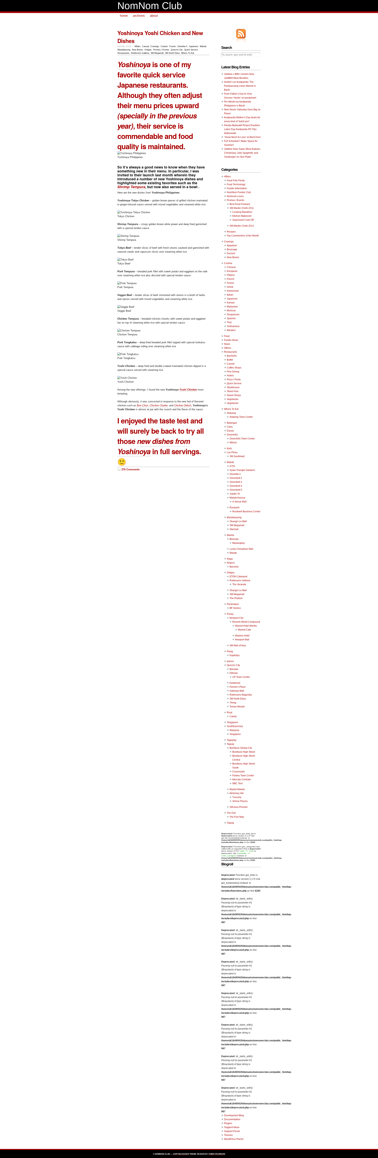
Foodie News (231, 340)
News (227, 344)
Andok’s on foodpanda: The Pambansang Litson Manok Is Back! (240, 86)
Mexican (231, 310)
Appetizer (232, 245)
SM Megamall (157, 53)
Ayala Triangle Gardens (242, 470)
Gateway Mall (237, 690)
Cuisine (164, 46)
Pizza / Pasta (234, 379)
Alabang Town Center (241, 417)
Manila (230, 535)
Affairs (137, 46)
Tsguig (230, 822)
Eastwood (235, 683)
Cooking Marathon (242, 212)
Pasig (230, 651)
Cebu (230, 426)
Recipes (231, 231)
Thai (229, 322)
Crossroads (238, 771)
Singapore (232, 722)
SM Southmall (237, 456)
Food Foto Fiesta (236, 180)
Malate (233, 553)
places (230, 661)
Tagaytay (231, 740)
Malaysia (234, 730)
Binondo (234, 539)
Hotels (230, 375)
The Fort (231, 813)
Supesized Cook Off (243, 220)
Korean (231, 302)
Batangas (232, 422)
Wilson (233, 442)
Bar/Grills (232, 355)
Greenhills (232, 434)
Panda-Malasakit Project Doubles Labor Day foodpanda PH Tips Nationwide (242, 129)
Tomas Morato (237, 706)
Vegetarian (232, 403)
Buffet (230, 359)
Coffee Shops (234, 367)
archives (139, 15)
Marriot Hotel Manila (246, 625)
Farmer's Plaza (238, 686)
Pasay (230, 614)
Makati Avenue (237, 497)
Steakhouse (233, 387)
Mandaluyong (124, 49)
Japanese (193, 46)
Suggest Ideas (231, 1127)
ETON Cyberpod (238, 576)
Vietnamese (233, 326)
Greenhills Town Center (242, 438)
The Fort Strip (237, 817)
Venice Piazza (239, 801)
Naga (230, 558)
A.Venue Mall (239, 501)
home (124, 15)
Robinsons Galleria (140, 53)
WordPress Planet (233, 1139)
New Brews (137, 49)
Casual (145, 46)
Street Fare (233, 391)
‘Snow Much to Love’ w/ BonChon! (242, 137)
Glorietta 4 (182, 46)
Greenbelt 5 (236, 489)
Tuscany (236, 797)
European (232, 271)
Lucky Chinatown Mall (241, 549)
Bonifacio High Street (243, 752)
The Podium (236, 598)
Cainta (233, 716)
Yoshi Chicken (188, 389)
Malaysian (232, 306)
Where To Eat (187, 53)
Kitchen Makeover (242, 216)
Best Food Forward (240, 204)
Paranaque (233, 604)
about (154, 15)
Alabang (231, 413)
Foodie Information (237, 188)
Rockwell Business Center (246, 511)
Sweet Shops (234, 395)
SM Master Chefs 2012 (242, 225)
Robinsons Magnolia (241, 694)
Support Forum (232, 1131)
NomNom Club (149, 5)
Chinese (231, 267)
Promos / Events (161, 49)
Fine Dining (233, 371)
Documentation (232, 1119)
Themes (228, 1135)
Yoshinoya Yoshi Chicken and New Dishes (160, 37)
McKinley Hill (237, 793)
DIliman (234, 673)
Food (227, 336)
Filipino (231, 275)
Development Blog (234, 1115)
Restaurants (123, 53)
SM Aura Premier (239, 807)
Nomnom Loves (235, 196)
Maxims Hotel (242, 635)
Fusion (172, 46)
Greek (230, 287)
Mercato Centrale (241, 779)
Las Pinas (232, 452)
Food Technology (236, 184)
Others (227, 348)
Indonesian (233, 290)
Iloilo (229, 448)
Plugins (228, 1123)
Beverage (232, 249)
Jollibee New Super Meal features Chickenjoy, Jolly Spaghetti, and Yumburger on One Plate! (242, 153)
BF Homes (235, 608)
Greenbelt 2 (236, 482)
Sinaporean (233, 314)
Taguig (230, 744)
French (230, 279)
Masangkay (238, 543)
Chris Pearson (216, 1154)
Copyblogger (181, 1154)
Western (231, 330)
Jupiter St (235, 493)
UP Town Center (241, 677)
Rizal (229, 712)
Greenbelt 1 (236, 478)
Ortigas (148, 49)
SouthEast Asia (235, 726)
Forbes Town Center (243, 775)
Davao (230, 430)
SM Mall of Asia (238, 645)
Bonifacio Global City (241, 748)
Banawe (234, 669)
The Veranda (239, 584)
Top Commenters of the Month (243, 235)
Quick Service (191, 49)
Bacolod (234, 566)
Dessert (231, 253)
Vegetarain (232, 399)
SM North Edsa (172, 53)
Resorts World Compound (246, 621)
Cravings (154, 46)
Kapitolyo (235, 655)
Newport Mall (242, 639)
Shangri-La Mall (238, 521)
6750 (232, 466)
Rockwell (234, 507)
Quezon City (177, 49)
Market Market (237, 789)
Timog (233, 702)
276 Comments (130, 469)
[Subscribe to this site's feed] (241, 33)
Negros (231, 562)
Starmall (234, 529)
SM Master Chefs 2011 (242, 208)
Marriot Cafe (244, 629)
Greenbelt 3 (236, 486)
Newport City (236, 618)
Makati (203, 46)
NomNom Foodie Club (239, 192)
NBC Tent (237, 783)
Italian (230, 294)
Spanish (231, 318)
